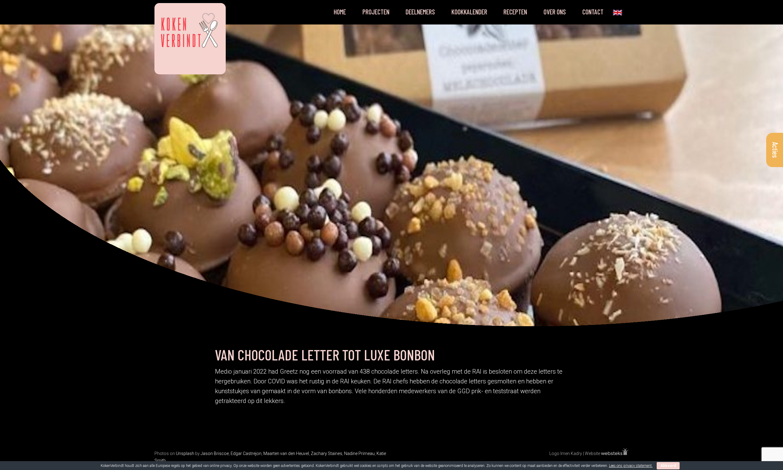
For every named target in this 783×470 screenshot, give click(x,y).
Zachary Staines (326, 453)
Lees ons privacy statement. (631, 466)
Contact (592, 12)
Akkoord (668, 466)
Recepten (515, 12)
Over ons (555, 12)
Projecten (375, 12)
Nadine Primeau (359, 453)
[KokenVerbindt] (190, 36)
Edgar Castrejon (246, 453)
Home (340, 12)
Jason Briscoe (215, 453)
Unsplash (185, 453)
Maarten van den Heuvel (286, 453)
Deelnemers (420, 12)
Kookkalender (469, 12)
